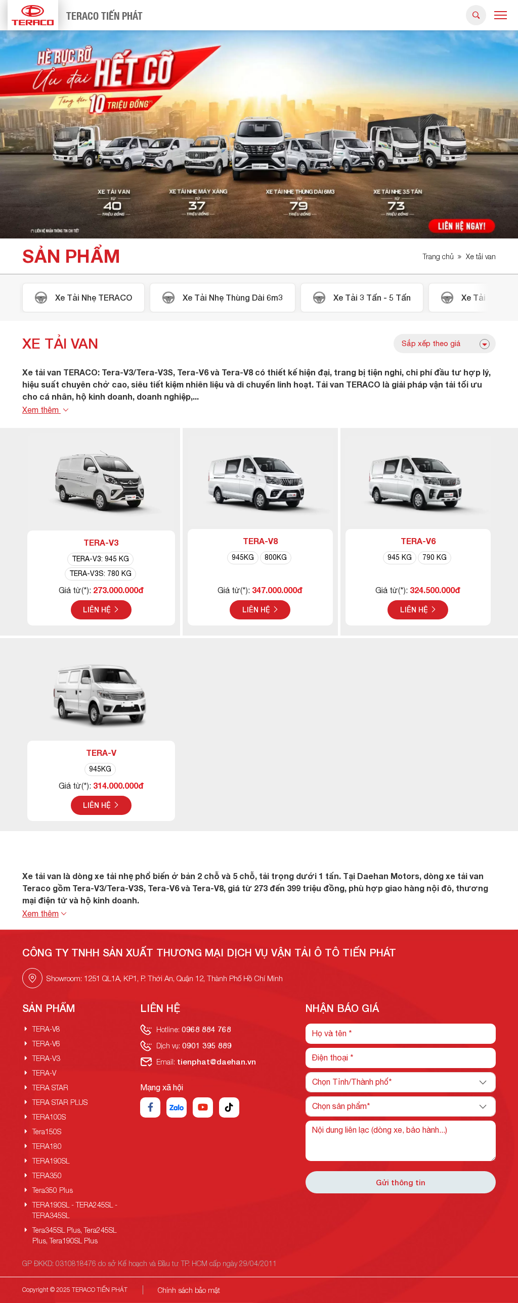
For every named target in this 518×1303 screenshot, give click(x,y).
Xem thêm (41, 409)
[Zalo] (176, 1107)
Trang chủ (438, 256)
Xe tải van (481, 256)
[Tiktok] (229, 1107)
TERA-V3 (100, 542)
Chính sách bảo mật (189, 1290)
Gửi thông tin (400, 1182)
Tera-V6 (418, 541)
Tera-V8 (260, 541)
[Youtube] (203, 1107)
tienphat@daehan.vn (216, 1061)
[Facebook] (150, 1107)
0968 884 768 (206, 1029)
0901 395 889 (207, 1045)
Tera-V (101, 752)
